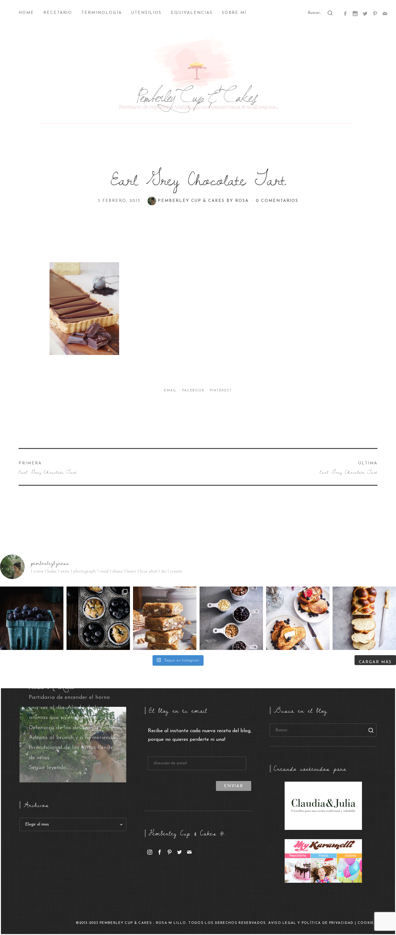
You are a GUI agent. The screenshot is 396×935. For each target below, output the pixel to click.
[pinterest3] (375, 13)
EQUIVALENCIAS (191, 13)
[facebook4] (345, 13)
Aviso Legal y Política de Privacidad (311, 923)
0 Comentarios (277, 201)
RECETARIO (57, 13)
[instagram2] (355, 13)
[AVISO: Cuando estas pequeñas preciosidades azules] (31, 618)
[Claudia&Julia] (323, 805)
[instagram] (150, 851)
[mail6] (385, 13)
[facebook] (160, 851)
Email (171, 390)
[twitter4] (365, 13)
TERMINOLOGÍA (101, 13)
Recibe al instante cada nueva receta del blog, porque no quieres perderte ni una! (199, 735)
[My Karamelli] (323, 861)
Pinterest (221, 390)
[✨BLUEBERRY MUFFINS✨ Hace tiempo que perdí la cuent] (98, 618)
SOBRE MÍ (234, 13)
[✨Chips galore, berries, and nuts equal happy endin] (231, 618)
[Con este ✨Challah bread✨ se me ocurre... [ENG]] (364, 618)
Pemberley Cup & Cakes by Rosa (204, 201)
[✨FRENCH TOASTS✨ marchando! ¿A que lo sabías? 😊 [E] (297, 618)
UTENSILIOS (146, 13)
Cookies (367, 923)
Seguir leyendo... (49, 768)
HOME (26, 13)
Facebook (194, 390)
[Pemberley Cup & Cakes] (198, 80)
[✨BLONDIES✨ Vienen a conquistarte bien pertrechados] (164, 618)
